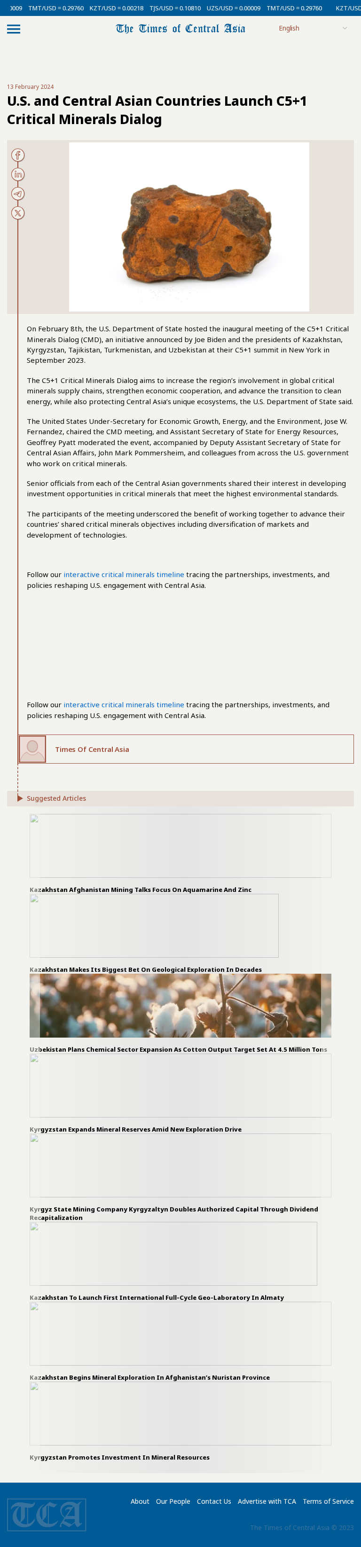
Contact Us (214, 1501)
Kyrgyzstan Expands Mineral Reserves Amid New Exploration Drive (136, 1129)
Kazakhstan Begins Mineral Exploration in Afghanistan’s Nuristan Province (150, 1377)
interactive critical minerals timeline (123, 574)
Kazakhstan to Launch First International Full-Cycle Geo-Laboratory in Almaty (157, 1297)
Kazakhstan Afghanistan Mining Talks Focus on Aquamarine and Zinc (140, 889)
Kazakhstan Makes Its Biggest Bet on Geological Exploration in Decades (146, 969)
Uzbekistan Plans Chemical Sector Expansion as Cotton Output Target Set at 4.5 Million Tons (178, 1049)
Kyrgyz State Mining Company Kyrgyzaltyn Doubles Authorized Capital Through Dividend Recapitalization (174, 1213)
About (140, 1501)
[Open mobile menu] (13, 28)
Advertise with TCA (267, 1501)
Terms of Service (328, 1501)
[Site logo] (180, 27)
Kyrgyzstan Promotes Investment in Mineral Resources (120, 1457)
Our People (173, 1501)
